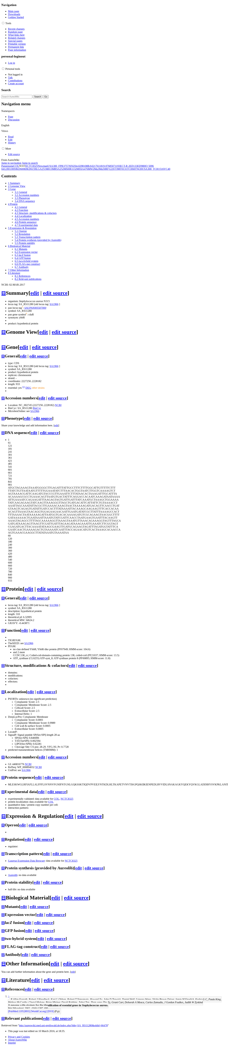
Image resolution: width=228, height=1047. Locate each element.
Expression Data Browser (26, 860)
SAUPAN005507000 (35, 307)
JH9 (13, 169)
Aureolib (12, 875)
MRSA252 (58, 169)
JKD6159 (31, 169)
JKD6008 (20, 169)
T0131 (123, 169)
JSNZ (72, 166)
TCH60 (131, 169)
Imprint (12, 1042)
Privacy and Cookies (19, 1036)
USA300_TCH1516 (153, 169)
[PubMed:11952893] (19, 1011)
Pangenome (7, 166)
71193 (116, 166)
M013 (49, 169)
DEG (28, 387)
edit (34, 293)
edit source (55, 293)
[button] (3, 23)
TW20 (138, 169)
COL (16, 166)
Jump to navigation (11, 163)
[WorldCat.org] (39, 1011)
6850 (110, 166)
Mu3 (96, 169)
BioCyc (37, 408)
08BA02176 (91, 166)
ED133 (133, 166)
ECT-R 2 (125, 166)
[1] (23, 387)
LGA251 (41, 169)
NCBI (58, 405)
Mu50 (102, 169)
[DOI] (50, 1011)
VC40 (167, 169)
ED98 (140, 166)
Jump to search (30, 163)
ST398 (116, 169)
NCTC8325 (31, 166)
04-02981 (80, 166)
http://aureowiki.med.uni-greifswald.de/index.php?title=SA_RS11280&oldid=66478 (63, 1025)
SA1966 (54, 304)
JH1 (9, 169)
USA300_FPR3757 (58, 166)
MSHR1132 (70, 169)
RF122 (109, 169)
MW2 (91, 169)
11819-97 (103, 166)
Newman (43, 166)
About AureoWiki (17, 1039)
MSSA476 (82, 169)
